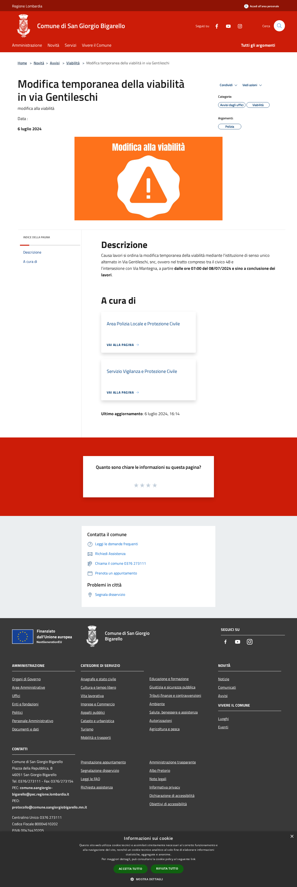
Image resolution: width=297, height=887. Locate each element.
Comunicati (227, 687)
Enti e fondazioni (25, 704)
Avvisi (55, 63)
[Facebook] (215, 26)
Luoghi (223, 718)
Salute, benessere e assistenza (173, 712)
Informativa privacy (164, 787)
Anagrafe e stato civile (98, 679)
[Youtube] (226, 26)
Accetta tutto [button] (130, 869)
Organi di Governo (26, 679)
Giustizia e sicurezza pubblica (172, 687)
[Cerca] (279, 25)
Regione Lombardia (27, 6)
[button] (148, 879)
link (193, 859)
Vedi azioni (250, 85)
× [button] (292, 836)
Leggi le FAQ (90, 779)
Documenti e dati (25, 729)
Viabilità (73, 63)
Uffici (16, 695)
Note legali (157, 779)
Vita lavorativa (92, 695)
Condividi (226, 85)
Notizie (223, 679)
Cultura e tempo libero (98, 687)
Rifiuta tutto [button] (167, 869)
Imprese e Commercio (98, 704)
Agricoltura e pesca (164, 729)
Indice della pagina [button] (36, 237)
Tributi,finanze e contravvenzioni (175, 695)
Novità (39, 63)
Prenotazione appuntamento (103, 762)
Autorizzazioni (160, 720)
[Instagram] (238, 26)
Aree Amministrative (28, 687)
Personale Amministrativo (32, 721)
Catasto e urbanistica (97, 721)
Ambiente (157, 704)
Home (22, 63)
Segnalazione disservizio (100, 770)
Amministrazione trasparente (172, 762)
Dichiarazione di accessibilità (171, 795)
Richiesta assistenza (97, 787)
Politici (17, 712)
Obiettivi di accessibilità (168, 804)
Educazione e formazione (169, 679)
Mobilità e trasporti (96, 737)
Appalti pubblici (93, 712)
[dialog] (148, 859)
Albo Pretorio (159, 770)
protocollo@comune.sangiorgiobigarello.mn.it (49, 807)
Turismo (87, 729)
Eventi (223, 727)
